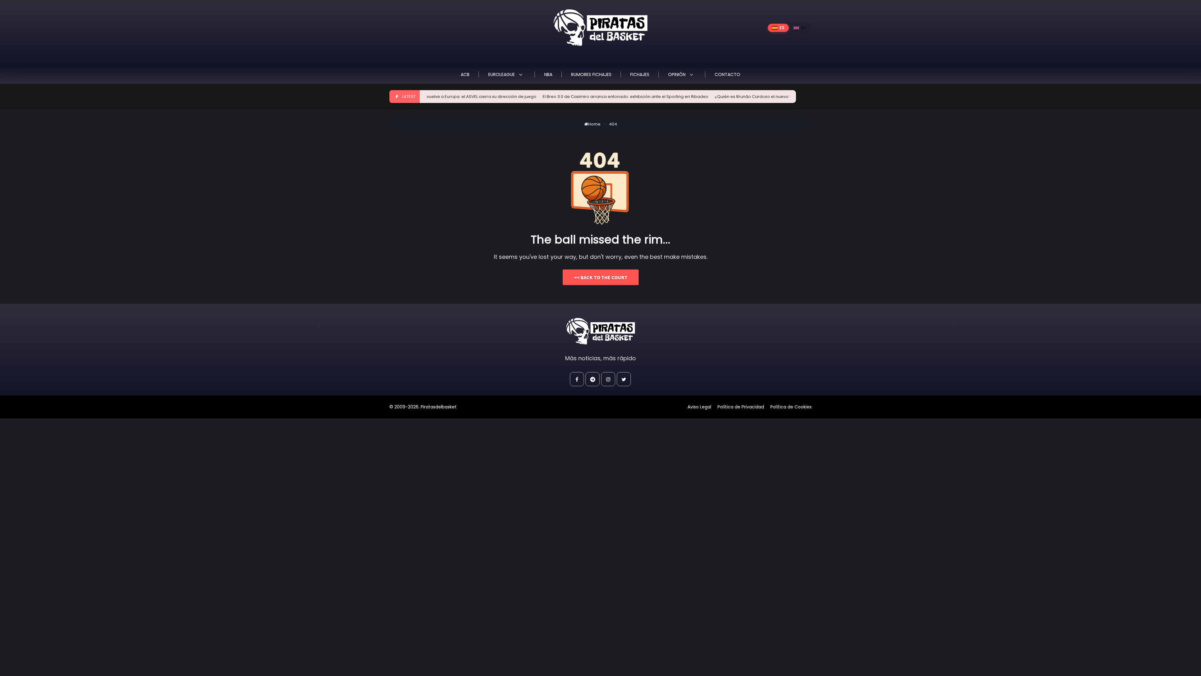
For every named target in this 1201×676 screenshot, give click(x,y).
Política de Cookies (791, 407)
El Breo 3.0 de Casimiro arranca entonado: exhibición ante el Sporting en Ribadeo (605, 97)
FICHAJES (639, 74)
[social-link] (577, 379)
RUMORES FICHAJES (591, 74)
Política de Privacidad (740, 407)
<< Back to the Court (600, 277)
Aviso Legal (699, 407)
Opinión (677, 74)
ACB (465, 74)
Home (594, 124)
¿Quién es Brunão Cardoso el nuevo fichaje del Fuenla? (751, 97)
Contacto (727, 74)
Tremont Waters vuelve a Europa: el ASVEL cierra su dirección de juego (444, 97)
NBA (548, 74)
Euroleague (502, 74)
